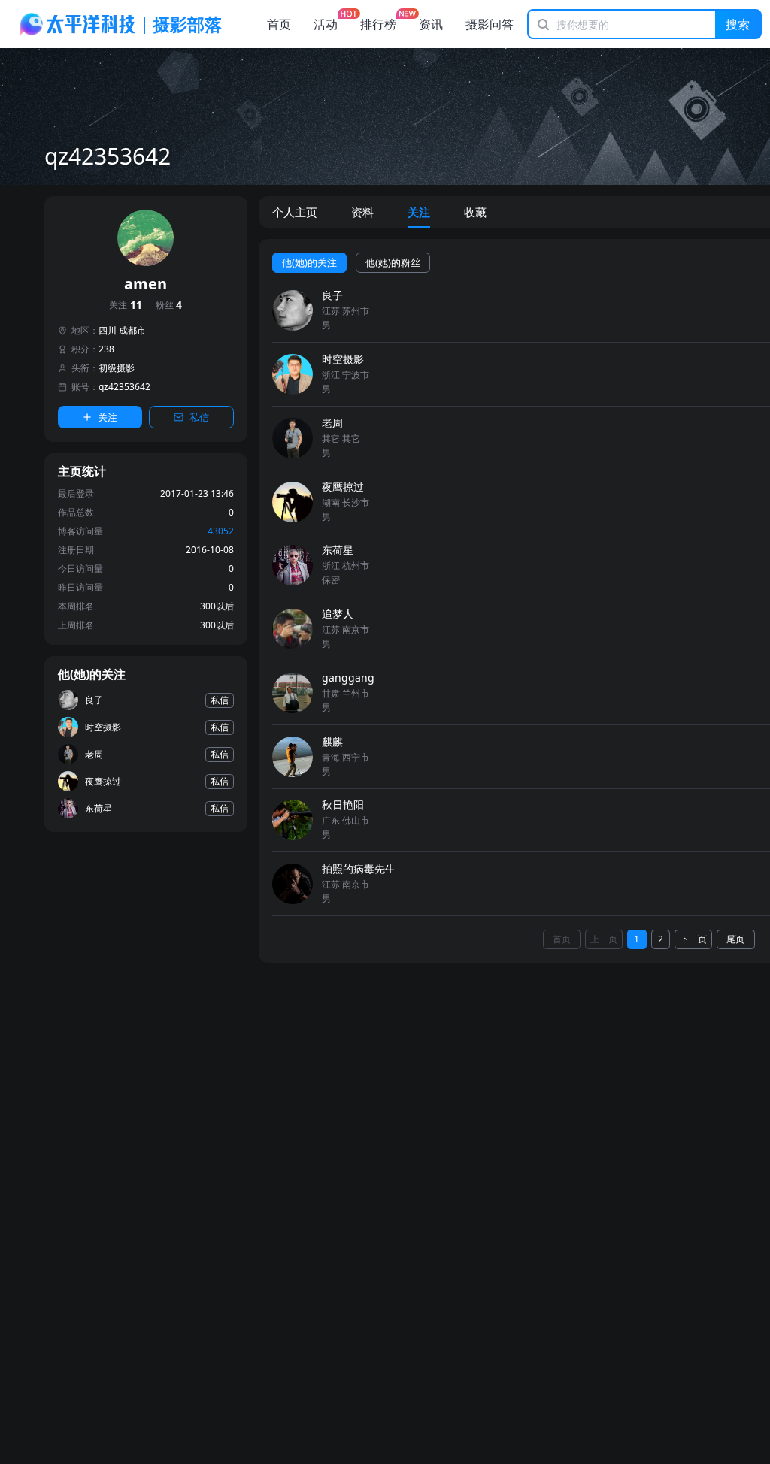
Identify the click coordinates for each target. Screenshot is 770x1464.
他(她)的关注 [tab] (309, 262)
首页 (279, 24)
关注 (125, 305)
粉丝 (169, 305)
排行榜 (378, 24)
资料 (362, 211)
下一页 (693, 939)
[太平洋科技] (78, 24)
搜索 (738, 24)
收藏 (475, 211)
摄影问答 (489, 24)
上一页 (603, 939)
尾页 (735, 939)
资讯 (431, 24)
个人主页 (294, 211)
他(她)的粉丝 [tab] (392, 262)
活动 (326, 24)
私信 (199, 417)
